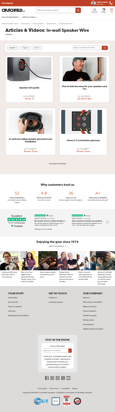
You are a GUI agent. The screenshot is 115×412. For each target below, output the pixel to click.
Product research (89, 311)
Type (25, 48)
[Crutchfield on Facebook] (47, 378)
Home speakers (38, 23)
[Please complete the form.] (105, 48)
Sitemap (74, 388)
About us (86, 298)
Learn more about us (57, 246)
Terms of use (54, 388)
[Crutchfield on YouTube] (68, 378)
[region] (57, 268)
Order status (13, 298)
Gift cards (11, 311)
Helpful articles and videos (93, 329)
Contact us (53, 298)
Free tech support (89, 316)
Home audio (25, 23)
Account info (13, 302)
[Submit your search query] (78, 10)
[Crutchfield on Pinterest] (57, 378)
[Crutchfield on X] (63, 378)
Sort (36, 48)
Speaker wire (51, 23)
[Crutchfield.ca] (13, 10)
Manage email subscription (18, 316)
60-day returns (88, 320)
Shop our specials (15, 307)
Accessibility (65, 388)
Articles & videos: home (10, 23)
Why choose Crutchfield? (92, 302)
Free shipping (7, 3)
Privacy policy (42, 388)
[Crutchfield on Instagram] (52, 378)
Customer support (56, 302)
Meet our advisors (90, 307)
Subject (12, 48)
